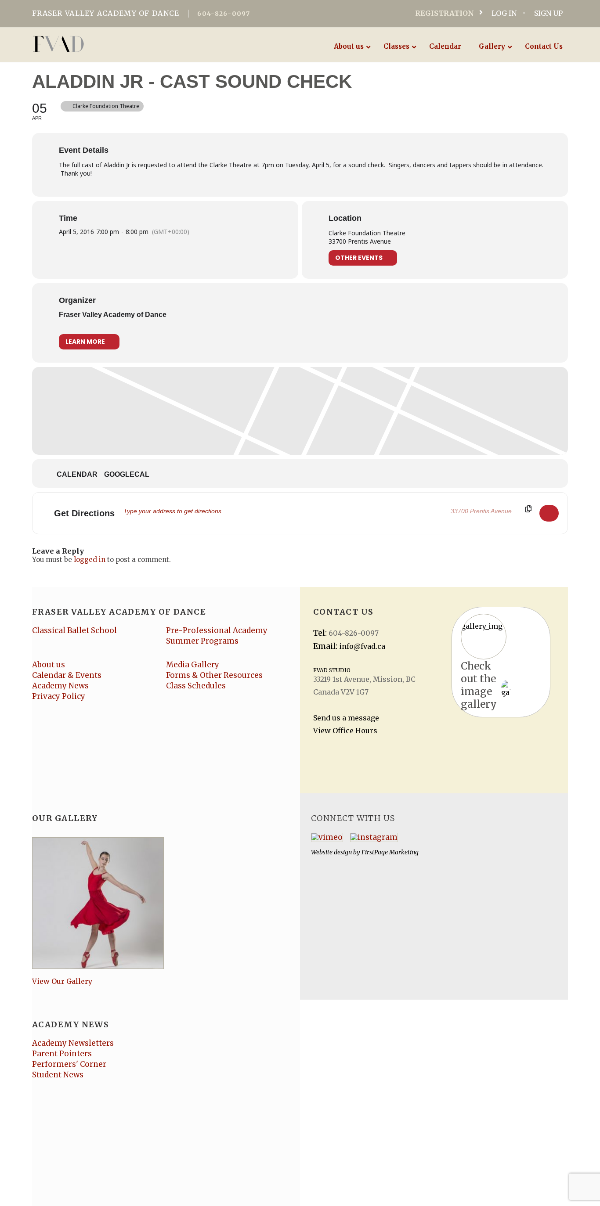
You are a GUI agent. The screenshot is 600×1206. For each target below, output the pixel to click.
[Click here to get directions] (549, 513)
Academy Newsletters (73, 1043)
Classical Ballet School (74, 630)
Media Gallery (192, 665)
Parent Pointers (62, 1053)
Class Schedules (196, 686)
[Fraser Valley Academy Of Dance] (92, 44)
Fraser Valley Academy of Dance (112, 314)
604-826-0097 (223, 14)
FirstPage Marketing (390, 852)
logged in (89, 559)
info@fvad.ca (362, 646)
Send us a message (346, 717)
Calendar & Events (66, 675)
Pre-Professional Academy (216, 630)
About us (48, 665)
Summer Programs (202, 641)
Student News (57, 1075)
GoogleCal (126, 474)
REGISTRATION (444, 13)
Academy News (60, 686)
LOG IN (504, 13)
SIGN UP (548, 13)
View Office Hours (345, 730)
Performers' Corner (69, 1064)
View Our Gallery (62, 981)
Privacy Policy (58, 696)
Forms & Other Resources (214, 675)
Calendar (77, 474)
